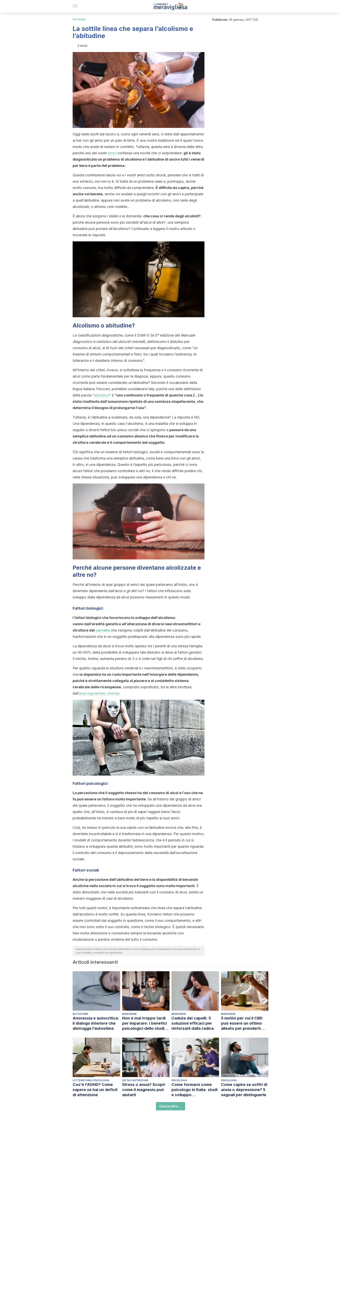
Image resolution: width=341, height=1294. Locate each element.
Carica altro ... (170, 1106)
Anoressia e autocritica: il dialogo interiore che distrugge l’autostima (96, 1023)
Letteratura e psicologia (91, 1080)
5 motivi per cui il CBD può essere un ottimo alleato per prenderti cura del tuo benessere (243, 1023)
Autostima (80, 1013)
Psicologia (79, 19)
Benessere (129, 1013)
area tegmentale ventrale (99, 693)
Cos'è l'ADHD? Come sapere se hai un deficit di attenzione (95, 1089)
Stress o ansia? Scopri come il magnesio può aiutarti (143, 1089)
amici (112, 153)
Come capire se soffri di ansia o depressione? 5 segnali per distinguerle (244, 1089)
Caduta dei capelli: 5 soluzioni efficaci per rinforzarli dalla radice (192, 1023)
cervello (103, 630)
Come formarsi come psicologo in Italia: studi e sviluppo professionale (194, 1089)
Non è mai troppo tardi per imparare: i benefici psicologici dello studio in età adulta (144, 1023)
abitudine (101, 395)
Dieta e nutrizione (135, 1080)
